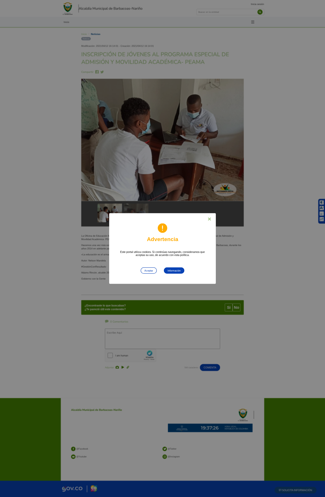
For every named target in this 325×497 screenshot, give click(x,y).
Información (174, 270)
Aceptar (148, 270)
